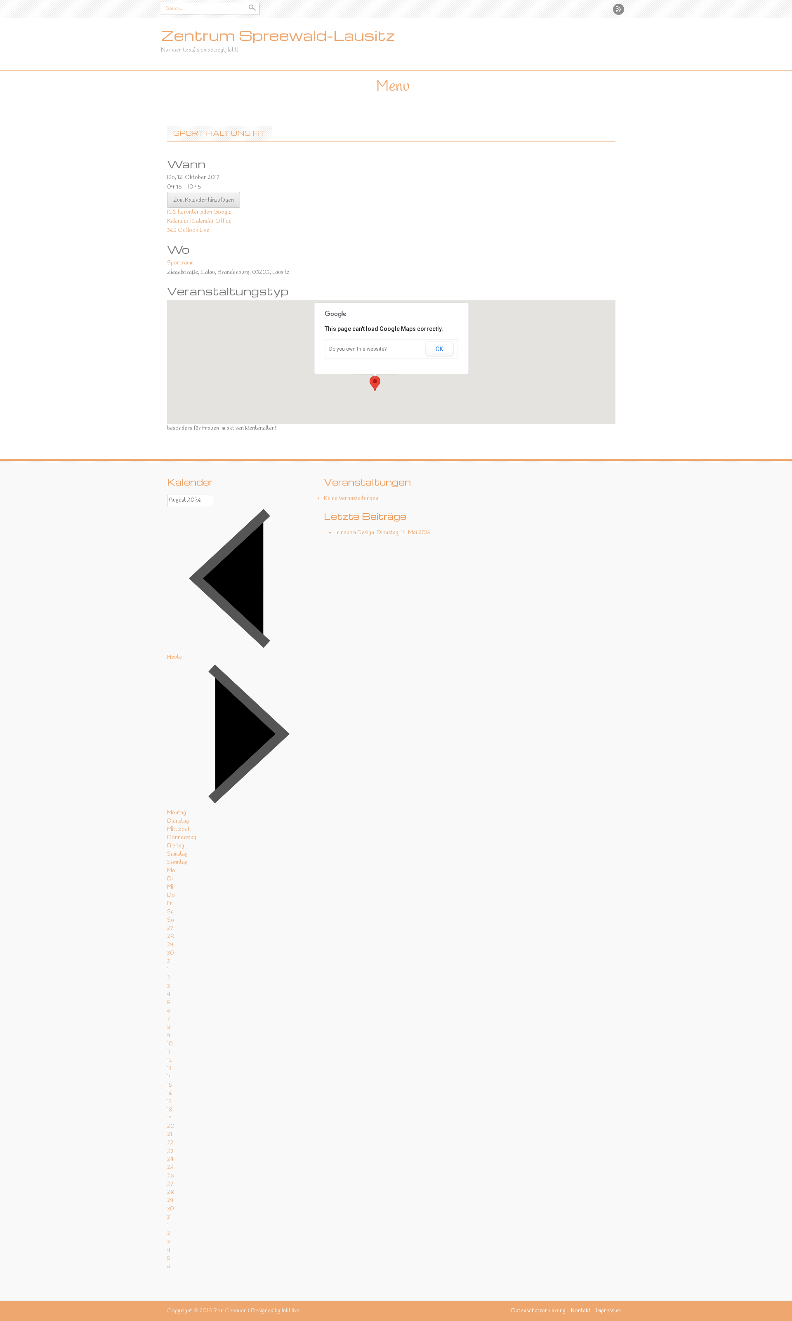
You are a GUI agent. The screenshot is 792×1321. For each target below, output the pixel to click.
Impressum (608, 1311)
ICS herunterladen (189, 212)
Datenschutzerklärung (538, 1311)
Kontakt (581, 1311)
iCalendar (202, 221)
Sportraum (180, 263)
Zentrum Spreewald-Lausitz (278, 35)
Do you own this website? (358, 349)
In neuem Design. (355, 533)
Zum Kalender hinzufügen (203, 200)
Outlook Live (193, 230)
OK (439, 349)
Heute (174, 657)
